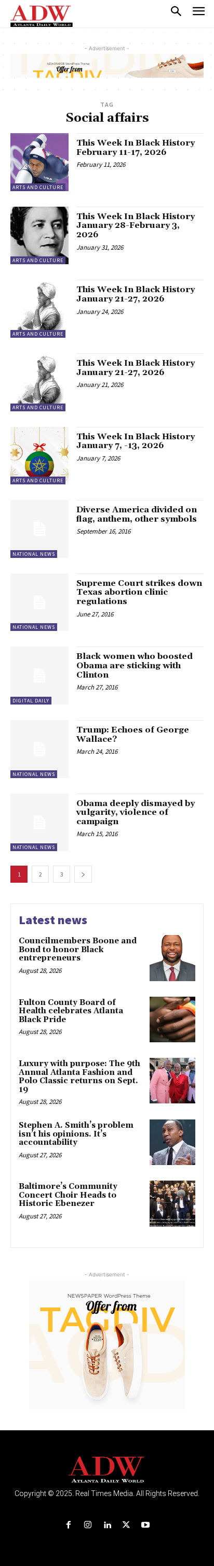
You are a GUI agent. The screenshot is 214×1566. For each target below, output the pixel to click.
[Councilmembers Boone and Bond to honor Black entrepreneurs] (172, 958)
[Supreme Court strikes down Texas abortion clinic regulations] (39, 602)
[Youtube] (146, 1525)
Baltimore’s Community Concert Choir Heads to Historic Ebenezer (68, 1195)
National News (33, 554)
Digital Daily (30, 700)
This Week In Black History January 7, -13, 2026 (135, 441)
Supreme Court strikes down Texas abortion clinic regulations (139, 592)
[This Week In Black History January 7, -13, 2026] (39, 456)
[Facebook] (68, 1525)
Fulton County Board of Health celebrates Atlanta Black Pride (71, 1011)
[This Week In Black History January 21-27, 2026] (39, 309)
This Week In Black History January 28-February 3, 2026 (135, 225)
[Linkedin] (107, 1525)
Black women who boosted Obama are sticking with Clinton (134, 665)
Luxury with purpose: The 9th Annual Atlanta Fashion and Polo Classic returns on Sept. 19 (79, 1077)
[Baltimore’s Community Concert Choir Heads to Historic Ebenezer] (172, 1203)
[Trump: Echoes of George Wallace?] (39, 749)
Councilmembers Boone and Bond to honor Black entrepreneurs (78, 949)
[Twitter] (126, 1525)
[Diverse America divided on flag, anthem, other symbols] (39, 529)
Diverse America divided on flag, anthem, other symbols (136, 514)
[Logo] (107, 1470)
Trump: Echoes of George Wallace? (132, 734)
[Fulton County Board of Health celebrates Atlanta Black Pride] (172, 1019)
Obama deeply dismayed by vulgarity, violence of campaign (135, 812)
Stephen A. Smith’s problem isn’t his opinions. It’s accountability (76, 1133)
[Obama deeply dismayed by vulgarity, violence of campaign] (39, 823)
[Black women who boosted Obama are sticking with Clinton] (39, 675)
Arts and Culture (37, 187)
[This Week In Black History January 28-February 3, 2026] (39, 236)
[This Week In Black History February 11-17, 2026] (39, 162)
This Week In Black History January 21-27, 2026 (135, 294)
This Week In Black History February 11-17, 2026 (135, 147)
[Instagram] (88, 1525)
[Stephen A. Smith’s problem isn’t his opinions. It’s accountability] (172, 1142)
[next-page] (83, 874)
